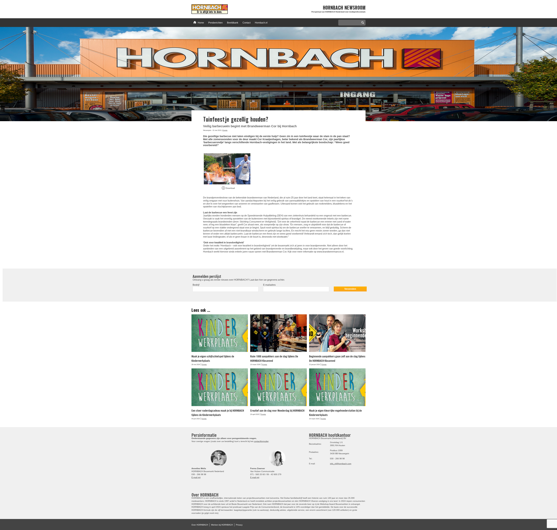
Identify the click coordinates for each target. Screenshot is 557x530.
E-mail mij (195, 477)
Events (225, 130)
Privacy (239, 525)
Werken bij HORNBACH (222, 525)
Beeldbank (232, 22)
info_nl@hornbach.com (340, 463)
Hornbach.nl (261, 22)
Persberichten (215, 22)
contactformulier (261, 441)
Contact (247, 22)
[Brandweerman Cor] (228, 168)
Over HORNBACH (199, 525)
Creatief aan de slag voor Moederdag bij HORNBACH (277, 410)
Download (230, 188)
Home (201, 22)
